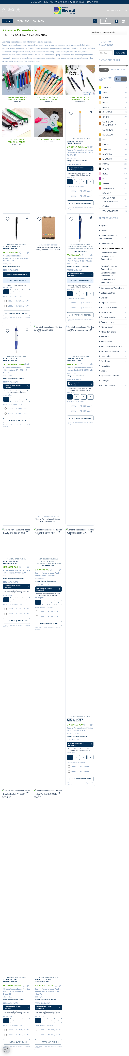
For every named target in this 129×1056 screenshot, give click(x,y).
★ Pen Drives (104, 361)
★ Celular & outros (107, 293)
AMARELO (107, 87)
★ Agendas (103, 225)
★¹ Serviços (104, 380)
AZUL (105, 92)
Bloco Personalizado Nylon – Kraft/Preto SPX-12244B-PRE (48, 248)
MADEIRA (107, 154)
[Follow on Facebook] (4, 10)
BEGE (105, 102)
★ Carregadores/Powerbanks (111, 288)
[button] (117, 10)
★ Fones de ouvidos (107, 317)
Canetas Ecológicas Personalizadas (109, 267)
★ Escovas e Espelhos (108, 307)
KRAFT (105, 144)
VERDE (105, 183)
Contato (38, 21)
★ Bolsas (103, 230)
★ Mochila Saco (105, 341)
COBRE (105, 117)
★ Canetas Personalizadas (111, 248)
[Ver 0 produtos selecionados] (116, 21)
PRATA (105, 164)
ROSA (105, 173)
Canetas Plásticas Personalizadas (108, 280)
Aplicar (120, 53)
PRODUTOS (23, 21)
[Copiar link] (123, 21)
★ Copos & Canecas (107, 302)
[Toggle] (125, 225)
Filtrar (104, 70)
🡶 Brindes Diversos (107, 385)
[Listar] (71, 113)
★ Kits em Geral (105, 327)
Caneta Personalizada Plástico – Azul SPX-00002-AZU (48, 520)
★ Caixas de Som (106, 243)
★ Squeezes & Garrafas (109, 375)
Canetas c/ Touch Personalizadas (108, 257)
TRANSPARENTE (110, 211)
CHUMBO (107, 112)
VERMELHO (108, 188)
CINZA (105, 206)
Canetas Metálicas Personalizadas (108, 274)
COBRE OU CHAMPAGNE (109, 123)
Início (5, 35)
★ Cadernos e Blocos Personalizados (108, 237)
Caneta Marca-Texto (109, 253)
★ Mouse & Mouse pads (109, 351)
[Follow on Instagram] (9, 10)
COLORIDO (107, 130)
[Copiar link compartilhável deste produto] (91, 112)
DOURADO (107, 134)
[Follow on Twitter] (13, 10)
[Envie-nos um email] (18, 10)
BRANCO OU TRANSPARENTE (110, 199)
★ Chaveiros (104, 297)
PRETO (105, 169)
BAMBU (106, 97)
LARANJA (106, 149)
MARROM (107, 159)
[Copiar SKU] (91, 147)
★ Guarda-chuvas (106, 322)
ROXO (105, 178)
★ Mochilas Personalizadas (110, 346)
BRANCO (106, 193)
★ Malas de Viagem (107, 332)
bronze (105, 107)
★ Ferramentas (105, 312)
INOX (105, 139)
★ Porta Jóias (104, 366)
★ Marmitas (104, 336)
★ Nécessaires (105, 356)
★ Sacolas (103, 370)
